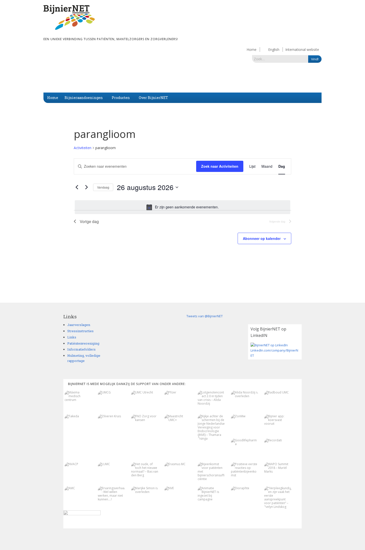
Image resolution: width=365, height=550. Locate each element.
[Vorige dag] (77, 187)
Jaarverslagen (78, 325)
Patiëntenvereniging (83, 343)
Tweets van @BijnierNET (204, 316)
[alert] (182, 207)
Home (251, 49)
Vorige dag (89, 221)
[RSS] (299, 535)
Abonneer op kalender (262, 238)
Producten (121, 97)
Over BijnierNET (153, 97)
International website (302, 49)
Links (71, 337)
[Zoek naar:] (280, 58)
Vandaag (103, 187)
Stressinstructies (80, 331)
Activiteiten (82, 147)
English (273, 49)
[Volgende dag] (86, 187)
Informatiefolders (81, 349)
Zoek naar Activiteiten (219, 166)
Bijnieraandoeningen (84, 97)
